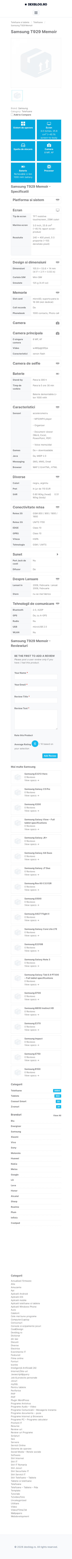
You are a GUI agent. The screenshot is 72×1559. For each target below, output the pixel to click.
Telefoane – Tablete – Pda (24, 1487)
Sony (13, 1147)
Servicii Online (18, 1445)
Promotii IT (16, 1422)
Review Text (21, 708)
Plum (13, 1212)
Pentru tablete (18, 1387)
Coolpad (15, 1223)
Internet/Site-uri (19, 1371)
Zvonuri (35, 1106)
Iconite (14, 1364)
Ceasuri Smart (35, 1101)
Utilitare (15, 1503)
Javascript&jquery (20, 1374)
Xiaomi (14, 1137)
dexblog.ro (37, 4)
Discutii (14, 1342)
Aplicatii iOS (17, 1297)
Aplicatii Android (19, 1293)
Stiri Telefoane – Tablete (23, 1477)
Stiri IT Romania (19, 1464)
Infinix (14, 1217)
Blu (12, 1120)
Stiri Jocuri (16, 1468)
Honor (14, 1190)
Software (15, 1455)
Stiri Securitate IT (20, 1471)
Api (12, 1290)
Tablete (35, 1095)
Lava (13, 1185)
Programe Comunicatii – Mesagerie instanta (33, 1410)
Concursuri (16, 1322)
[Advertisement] (36, 1250)
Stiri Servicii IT (18, 1474)
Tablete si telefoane (21, 1481)
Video (14, 1506)
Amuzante (16, 1287)
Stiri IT (14, 1461)
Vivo (13, 1142)
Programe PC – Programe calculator (29, 1419)
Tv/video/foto (18, 1497)
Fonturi (14, 1361)
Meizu (14, 1169)
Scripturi (15, 1435)
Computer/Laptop (20, 1319)
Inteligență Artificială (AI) (24, 1368)
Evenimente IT (18, 1351)
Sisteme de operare (21, 1448)
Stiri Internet (17, 1458)
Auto (13, 1309)
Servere (15, 1442)
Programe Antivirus (21, 1403)
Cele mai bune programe (24, 1316)
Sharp (14, 1201)
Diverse (15, 1345)
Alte (13, 1284)
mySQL (14, 1384)
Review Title (22, 696)
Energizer (16, 1126)
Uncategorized (18, 1500)
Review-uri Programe (22, 1432)
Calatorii (15, 1313)
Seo (13, 1439)
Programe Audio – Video (23, 1406)
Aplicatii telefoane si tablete (25, 1303)
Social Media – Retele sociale (26, 1451)
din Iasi (14, 1339)
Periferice (16, 1390)
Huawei (15, 1158)
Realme (15, 1207)
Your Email (20, 684)
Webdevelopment (20, 1516)
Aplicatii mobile (18, 1300)
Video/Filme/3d (19, 1510)
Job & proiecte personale (24, 1377)
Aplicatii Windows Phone (24, 1306)
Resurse (15, 1426)
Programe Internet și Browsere (27, 1416)
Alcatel (15, 1196)
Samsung (29, 766)
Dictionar (15, 1335)
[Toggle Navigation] (36, 12)
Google (15, 1174)
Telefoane (27, 111)
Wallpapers (16, 1513)
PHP (13, 1393)
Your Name (21, 673)
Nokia (14, 1164)
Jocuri (14, 1380)
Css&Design (17, 1329)
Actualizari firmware (21, 1281)
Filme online (17, 1358)
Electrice (15, 1348)
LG (12, 1180)
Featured (15, 1355)
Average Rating (22, 744)
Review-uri (16, 1429)
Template (15, 1490)
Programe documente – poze (26, 1413)
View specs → (31, 780)
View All (57, 1115)
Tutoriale (15, 1493)
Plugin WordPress (20, 1400)
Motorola (16, 1153)
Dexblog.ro (16, 1332)
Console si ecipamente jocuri (26, 1326)
